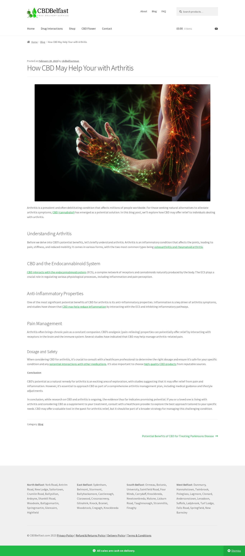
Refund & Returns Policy (91, 535)
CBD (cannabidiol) (64, 212)
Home (31, 28)
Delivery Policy (116, 535)
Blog (154, 11)
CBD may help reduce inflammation (84, 306)
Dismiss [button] (236, 550)
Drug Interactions (52, 28)
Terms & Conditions (139, 535)
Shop (72, 28)
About (143, 11)
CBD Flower (89, 28)
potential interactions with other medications (77, 364)
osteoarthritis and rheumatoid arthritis (178, 247)
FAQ (164, 11)
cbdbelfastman (70, 61)
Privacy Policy (65, 535)
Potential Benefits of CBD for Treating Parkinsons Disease (178, 436)
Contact (107, 28)
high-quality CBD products (160, 364)
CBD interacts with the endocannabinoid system (56, 272)
